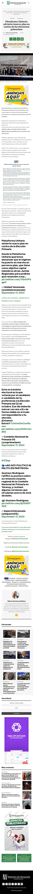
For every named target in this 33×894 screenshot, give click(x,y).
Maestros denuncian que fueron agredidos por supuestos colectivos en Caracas (8, 858)
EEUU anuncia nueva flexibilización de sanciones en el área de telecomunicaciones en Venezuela (9, 688)
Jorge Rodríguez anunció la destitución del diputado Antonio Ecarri (23, 666)
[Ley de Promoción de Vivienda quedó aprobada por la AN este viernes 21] (23, 676)
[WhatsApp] (18, 39)
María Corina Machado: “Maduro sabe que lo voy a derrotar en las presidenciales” (16, 529)
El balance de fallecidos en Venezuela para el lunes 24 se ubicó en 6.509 (9, 645)
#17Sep (6, 460)
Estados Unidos (10, 580)
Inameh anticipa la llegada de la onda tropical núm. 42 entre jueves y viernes (11, 805)
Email (16, 707)
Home (5, 11)
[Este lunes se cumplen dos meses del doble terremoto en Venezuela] (23, 634)
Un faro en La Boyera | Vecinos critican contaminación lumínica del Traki (24, 858)
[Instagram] (6, 884)
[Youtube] (22, 884)
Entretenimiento (6, 783)
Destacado (6, 639)
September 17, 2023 (13, 292)
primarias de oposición (11, 586)
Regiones (4, 802)
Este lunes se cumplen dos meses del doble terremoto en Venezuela (23, 645)
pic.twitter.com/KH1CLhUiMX (16, 430)
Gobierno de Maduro (21, 580)
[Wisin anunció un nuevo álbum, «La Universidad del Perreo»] (26, 795)
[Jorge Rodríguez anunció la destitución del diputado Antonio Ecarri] (23, 655)
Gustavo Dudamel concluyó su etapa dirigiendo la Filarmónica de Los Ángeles (11, 786)
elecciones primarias (22, 578)
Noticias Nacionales (25, 582)
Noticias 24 (15, 582)
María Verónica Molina (12, 32)
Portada (10, 11)
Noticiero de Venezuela (20, 539)
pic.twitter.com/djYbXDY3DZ (16, 505)
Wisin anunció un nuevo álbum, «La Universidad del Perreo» (11, 796)
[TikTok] (13, 884)
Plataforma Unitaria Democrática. (16, 584)
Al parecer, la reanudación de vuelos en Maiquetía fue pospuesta (8, 666)
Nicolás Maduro (6, 582)
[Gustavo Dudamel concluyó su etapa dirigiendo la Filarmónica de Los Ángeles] (26, 785)
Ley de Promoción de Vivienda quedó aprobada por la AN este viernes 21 (23, 687)
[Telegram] (22, 39)
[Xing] (16, 615)
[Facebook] (11, 39)
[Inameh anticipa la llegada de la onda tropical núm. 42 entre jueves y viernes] (26, 804)
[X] (14, 39)
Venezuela (20, 18)
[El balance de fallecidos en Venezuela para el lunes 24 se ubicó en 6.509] (9, 634)
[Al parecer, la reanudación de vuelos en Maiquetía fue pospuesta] (9, 655)
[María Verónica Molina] (16, 595)
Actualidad (12, 578)
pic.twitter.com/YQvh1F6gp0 (16, 281)
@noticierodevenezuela (20, 551)
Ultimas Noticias (23, 586)
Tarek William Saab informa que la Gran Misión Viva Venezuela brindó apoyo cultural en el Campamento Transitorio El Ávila (11, 776)
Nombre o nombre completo (16, 703)
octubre (4, 116)
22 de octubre (12, 236)
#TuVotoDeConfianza (16, 425)
